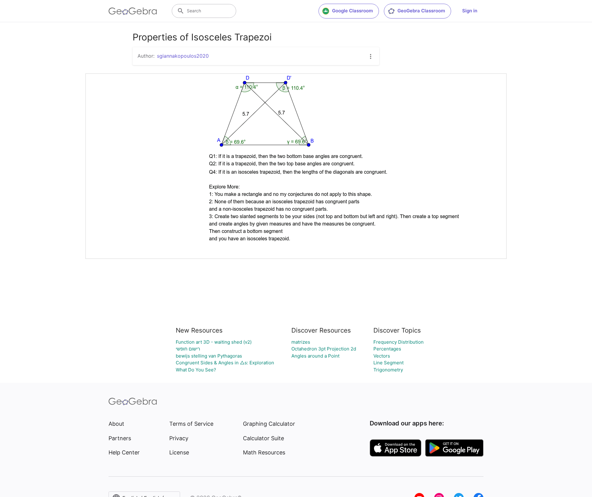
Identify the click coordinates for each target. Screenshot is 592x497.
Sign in (469, 11)
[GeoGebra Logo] (133, 11)
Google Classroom (352, 11)
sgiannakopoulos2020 (183, 56)
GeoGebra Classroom (421, 11)
